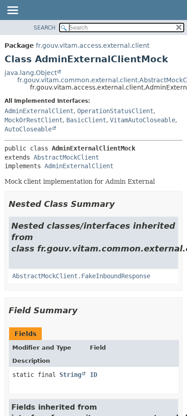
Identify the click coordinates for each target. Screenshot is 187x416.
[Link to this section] (121, 204)
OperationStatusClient (115, 111)
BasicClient (86, 120)
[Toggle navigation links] (12, 11)
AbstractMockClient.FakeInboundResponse (81, 276)
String (70, 374)
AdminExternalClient (39, 111)
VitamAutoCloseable (142, 120)
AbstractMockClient (66, 157)
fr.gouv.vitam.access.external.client (92, 45)
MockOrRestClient (34, 120)
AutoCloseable (28, 129)
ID (93, 374)
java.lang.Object (31, 72)
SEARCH (44, 28)
